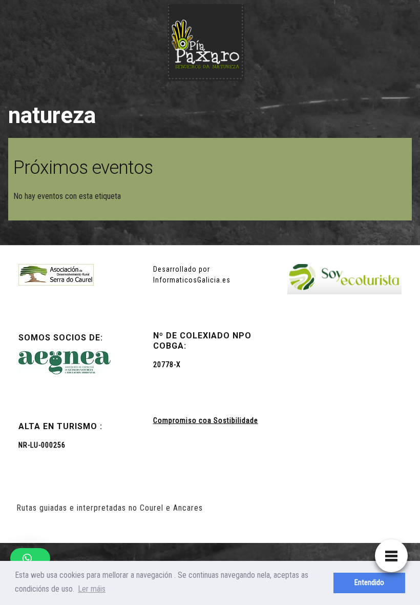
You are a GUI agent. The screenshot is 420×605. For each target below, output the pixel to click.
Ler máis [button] (92, 589)
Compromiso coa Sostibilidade (205, 420)
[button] (30, 558)
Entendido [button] (369, 582)
